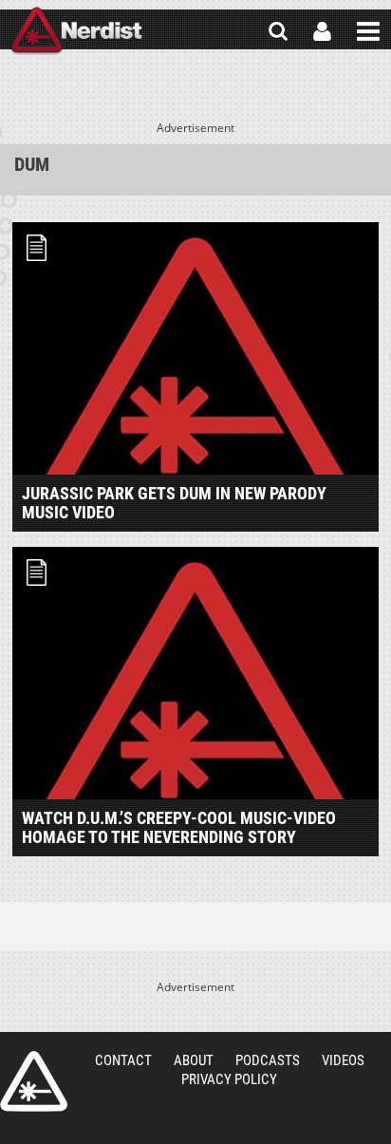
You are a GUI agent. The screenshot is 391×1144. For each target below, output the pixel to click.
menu (368, 31)
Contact (123, 1060)
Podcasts (267, 1060)
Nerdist (76, 31)
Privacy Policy (229, 1079)
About (194, 1060)
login (322, 31)
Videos (343, 1060)
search (278, 31)
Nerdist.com (33, 1081)
